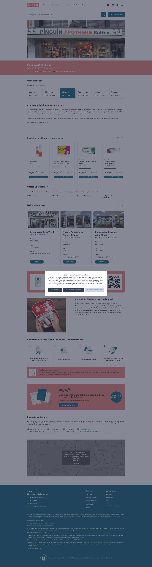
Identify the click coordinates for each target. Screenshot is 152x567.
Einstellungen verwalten (94, 290)
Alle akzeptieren (55, 290)
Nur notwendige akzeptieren (73, 290)
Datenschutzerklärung (83, 284)
